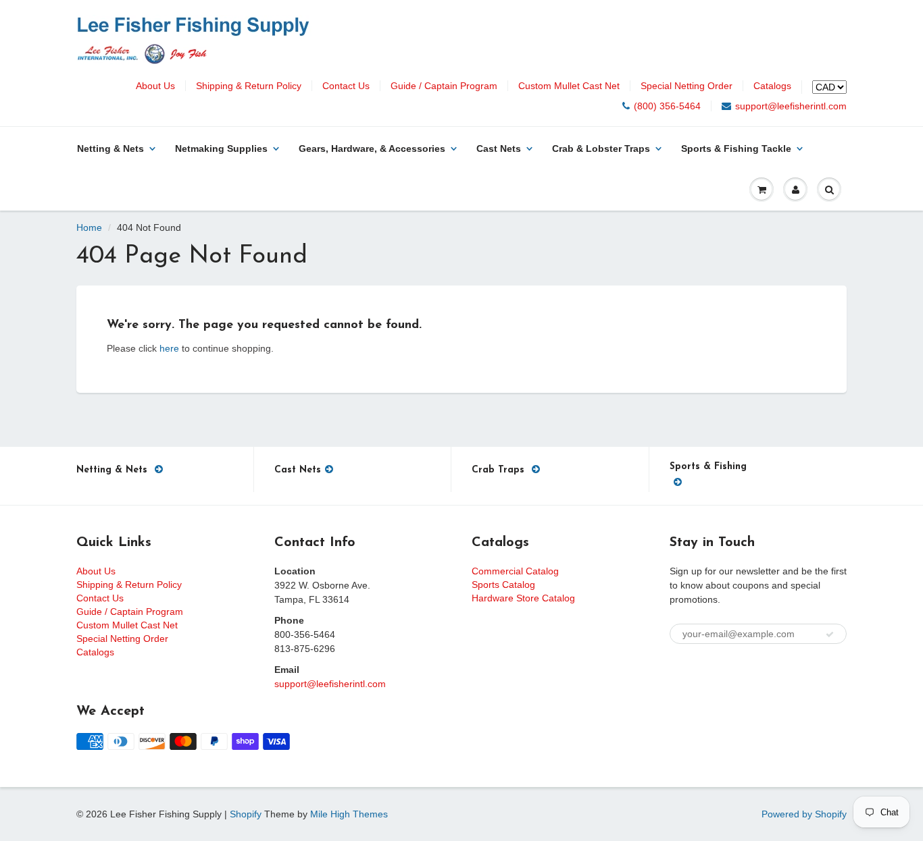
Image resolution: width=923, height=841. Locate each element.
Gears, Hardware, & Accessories (372, 148)
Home (89, 227)
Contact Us (346, 85)
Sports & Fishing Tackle (736, 148)
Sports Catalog (503, 584)
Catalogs (772, 85)
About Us (155, 85)
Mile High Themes (349, 814)
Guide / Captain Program (444, 85)
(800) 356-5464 (667, 106)
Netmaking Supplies (221, 148)
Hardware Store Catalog (523, 598)
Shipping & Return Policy (248, 85)
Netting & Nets (110, 148)
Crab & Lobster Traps (601, 148)
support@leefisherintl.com (791, 106)
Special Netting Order (686, 85)
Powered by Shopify (804, 814)
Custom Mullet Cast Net (569, 85)
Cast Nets (498, 148)
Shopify (245, 814)
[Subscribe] (829, 634)
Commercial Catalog (515, 571)
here (169, 348)
